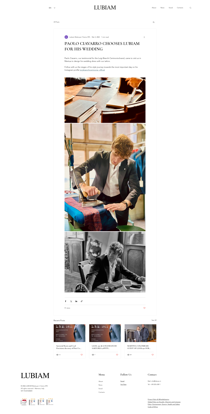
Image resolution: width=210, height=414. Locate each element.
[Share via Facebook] (66, 301)
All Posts (56, 22)
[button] (154, 22)
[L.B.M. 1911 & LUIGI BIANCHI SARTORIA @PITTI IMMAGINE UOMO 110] (105, 333)
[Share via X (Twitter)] (71, 301)
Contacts (102, 392)
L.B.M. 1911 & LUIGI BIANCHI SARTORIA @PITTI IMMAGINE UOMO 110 (104, 347)
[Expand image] (105, 100)
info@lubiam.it (156, 381)
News (100, 385)
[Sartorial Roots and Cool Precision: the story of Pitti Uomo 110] (69, 333)
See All (154, 320)
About (101, 381)
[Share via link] (82, 301)
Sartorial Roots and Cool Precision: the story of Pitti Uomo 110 (69, 347)
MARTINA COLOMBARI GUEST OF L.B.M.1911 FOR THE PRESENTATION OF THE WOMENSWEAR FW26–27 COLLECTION (140, 347)
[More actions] (144, 37)
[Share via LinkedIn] (76, 301)
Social (100, 389)
